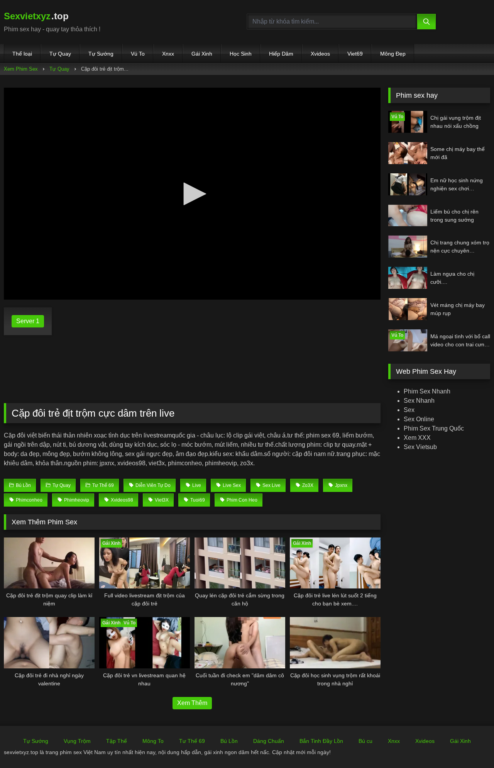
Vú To (138, 54)
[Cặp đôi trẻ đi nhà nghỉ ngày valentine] (49, 642)
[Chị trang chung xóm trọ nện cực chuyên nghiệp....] (407, 247)
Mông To (153, 741)
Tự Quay (60, 54)
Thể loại (22, 54)
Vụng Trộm (77, 741)
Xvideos (320, 54)
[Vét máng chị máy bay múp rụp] (407, 309)
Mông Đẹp (393, 54)
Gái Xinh (201, 54)
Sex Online (419, 419)
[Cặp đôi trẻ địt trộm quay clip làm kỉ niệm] (49, 562)
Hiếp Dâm (281, 54)
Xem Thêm (192, 703)
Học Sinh (241, 54)
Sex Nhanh (419, 400)
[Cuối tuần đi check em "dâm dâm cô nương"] (240, 642)
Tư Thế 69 (192, 741)
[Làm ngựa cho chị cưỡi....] (407, 278)
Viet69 (355, 54)
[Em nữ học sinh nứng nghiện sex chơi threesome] (407, 184)
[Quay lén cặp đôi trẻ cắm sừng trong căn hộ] (240, 562)
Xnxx (168, 54)
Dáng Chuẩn (268, 741)
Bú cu (365, 741)
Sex (409, 410)
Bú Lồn (229, 741)
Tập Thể (116, 741)
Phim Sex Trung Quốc (434, 428)
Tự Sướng (100, 54)
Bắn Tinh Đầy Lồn (321, 741)
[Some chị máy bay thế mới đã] (407, 153)
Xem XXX (417, 437)
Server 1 (27, 321)
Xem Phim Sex (21, 69)
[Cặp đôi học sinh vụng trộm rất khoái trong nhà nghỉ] (335, 642)
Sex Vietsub (420, 447)
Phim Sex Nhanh (427, 391)
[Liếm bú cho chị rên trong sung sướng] (407, 216)
